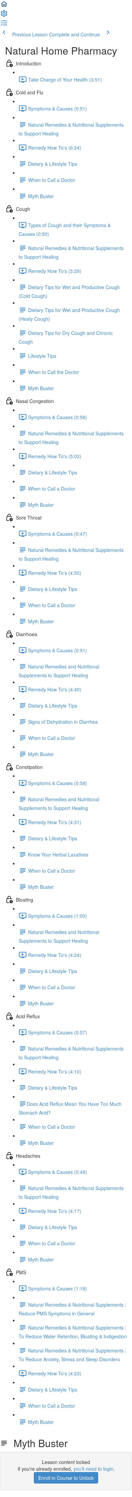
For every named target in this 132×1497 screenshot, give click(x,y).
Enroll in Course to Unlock (66, 1477)
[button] (4, 6)
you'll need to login (93, 1468)
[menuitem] (4, 15)
